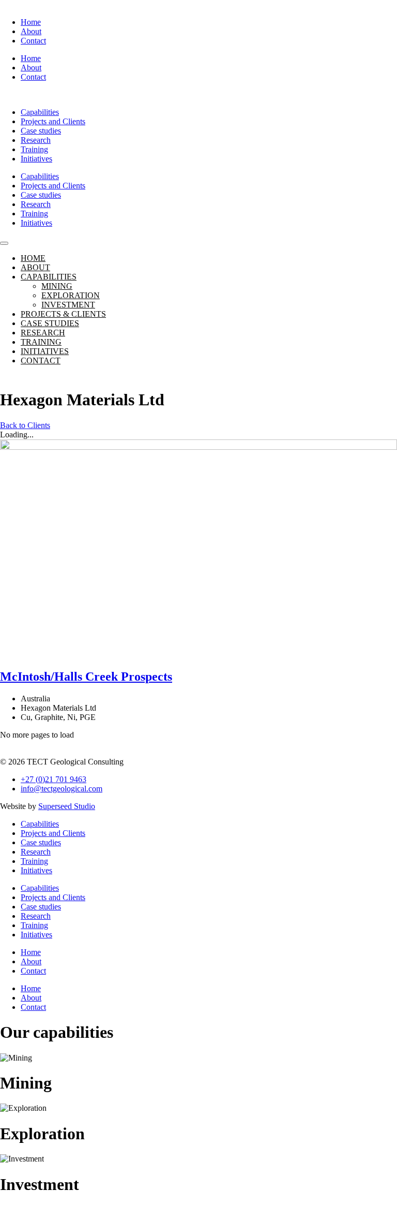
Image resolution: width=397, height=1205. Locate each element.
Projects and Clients (53, 121)
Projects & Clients (63, 314)
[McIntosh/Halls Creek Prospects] (198, 549)
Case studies (41, 130)
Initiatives (36, 158)
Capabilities (40, 112)
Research (36, 140)
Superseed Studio (66, 806)
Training (34, 149)
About (31, 31)
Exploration (70, 295)
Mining (56, 286)
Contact (33, 40)
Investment (68, 304)
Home (31, 22)
